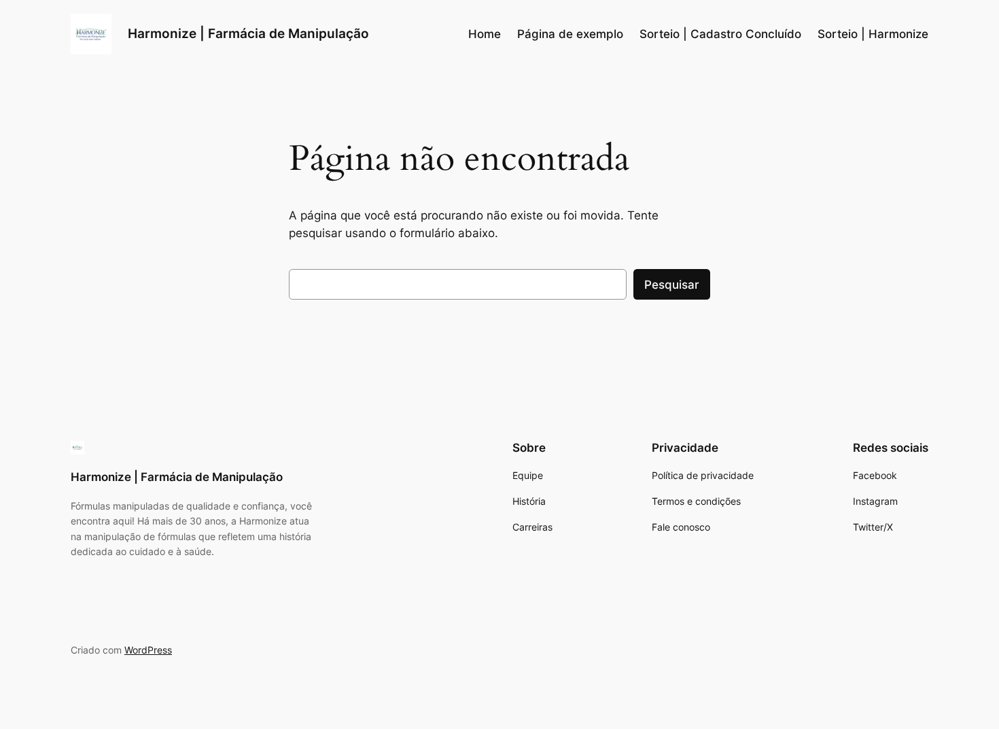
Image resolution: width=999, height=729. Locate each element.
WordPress (148, 650)
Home (484, 34)
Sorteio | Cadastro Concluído (720, 34)
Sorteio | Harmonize (873, 34)
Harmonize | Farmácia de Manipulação (248, 33)
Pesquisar (671, 284)
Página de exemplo (570, 34)
